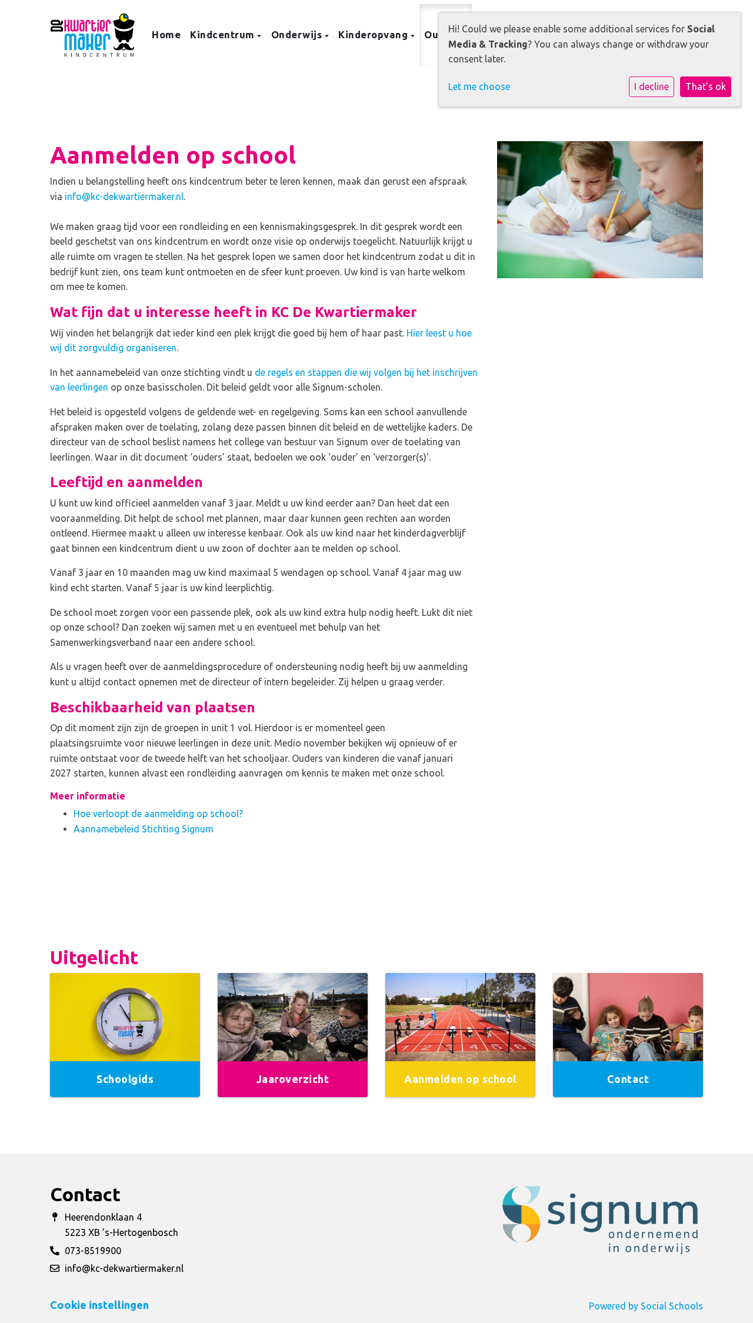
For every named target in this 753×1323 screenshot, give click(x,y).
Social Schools (672, 1306)
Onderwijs (298, 34)
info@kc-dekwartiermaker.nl (124, 196)
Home (166, 34)
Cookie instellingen (99, 1304)
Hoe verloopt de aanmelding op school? (158, 813)
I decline (651, 86)
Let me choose (479, 86)
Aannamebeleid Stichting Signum (144, 829)
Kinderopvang (374, 34)
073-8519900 (93, 1250)
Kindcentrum (223, 34)
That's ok (705, 86)
